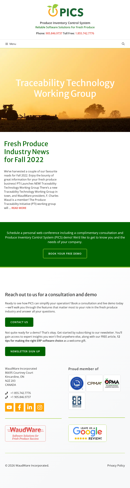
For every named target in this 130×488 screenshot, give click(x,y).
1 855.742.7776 (21, 393)
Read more (19, 208)
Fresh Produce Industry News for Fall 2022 (26, 152)
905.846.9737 (54, 33)
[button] (123, 44)
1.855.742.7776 (84, 33)
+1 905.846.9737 (20, 397)
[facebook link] (19, 407)
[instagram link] (9, 407)
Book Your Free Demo (65, 253)
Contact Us (19, 322)
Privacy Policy (116, 465)
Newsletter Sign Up (25, 351)
